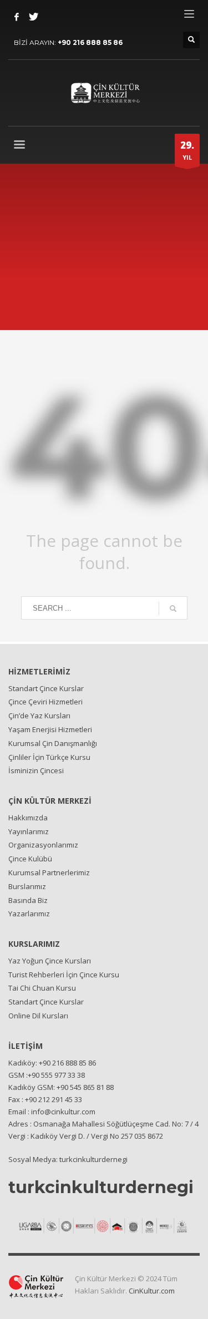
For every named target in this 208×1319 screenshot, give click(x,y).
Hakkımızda (28, 818)
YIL (187, 150)
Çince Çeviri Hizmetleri (45, 702)
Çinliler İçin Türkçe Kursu (49, 757)
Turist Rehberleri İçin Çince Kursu (63, 975)
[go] (173, 608)
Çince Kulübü (30, 859)
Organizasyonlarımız (43, 845)
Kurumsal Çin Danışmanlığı (52, 743)
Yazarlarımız (29, 914)
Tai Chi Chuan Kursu (42, 988)
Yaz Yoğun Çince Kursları (49, 961)
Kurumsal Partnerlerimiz (49, 872)
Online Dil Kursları (38, 1016)
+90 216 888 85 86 (90, 42)
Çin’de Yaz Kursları (39, 716)
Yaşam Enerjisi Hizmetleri (50, 729)
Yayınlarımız (28, 831)
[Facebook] (16, 16)
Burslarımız (27, 886)
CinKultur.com (152, 1291)
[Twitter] (33, 16)
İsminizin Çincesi (36, 770)
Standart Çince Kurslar (46, 688)
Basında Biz (28, 900)
